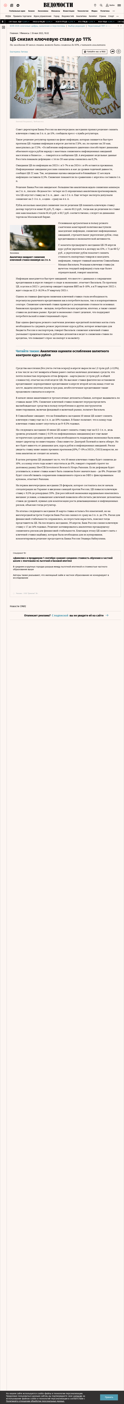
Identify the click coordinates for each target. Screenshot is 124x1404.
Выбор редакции (76, 26)
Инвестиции (68, 11)
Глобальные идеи (17, 11)
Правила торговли (22, 16)
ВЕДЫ (8, 16)
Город (56, 16)
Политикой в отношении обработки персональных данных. (35, 1401)
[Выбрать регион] (95, 5)
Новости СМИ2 (18, 606)
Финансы (55, 11)
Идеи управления (42, 16)
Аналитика (81, 16)
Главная (14, 33)
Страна (102, 16)
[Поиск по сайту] (101, 5)
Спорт (111, 16)
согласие (77, 1396)
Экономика (43, 11)
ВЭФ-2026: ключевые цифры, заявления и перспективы (37, 26)
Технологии (82, 11)
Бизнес (31, 11)
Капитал (93, 16)
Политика (104, 11)
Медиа (94, 11)
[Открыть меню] (119, 5)
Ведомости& (68, 16)
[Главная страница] (58, 5)
